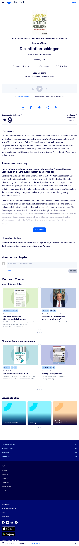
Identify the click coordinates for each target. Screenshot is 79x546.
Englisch (4, 466)
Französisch (6, 491)
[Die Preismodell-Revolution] (20, 355)
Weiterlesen (39, 229)
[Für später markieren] (31, 107)
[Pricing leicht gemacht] (58, 355)
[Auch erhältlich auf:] (56, 107)
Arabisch (4, 495)
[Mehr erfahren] (21, 114)
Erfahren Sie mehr (33, 543)
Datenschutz (6, 504)
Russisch (5, 478)
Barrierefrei (5, 516)
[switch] (39, 89)
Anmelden (10, 270)
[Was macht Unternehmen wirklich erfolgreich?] (58, 298)
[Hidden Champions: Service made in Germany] (20, 298)
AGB (3, 512)
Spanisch (5, 474)
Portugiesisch (6, 486)
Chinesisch (5, 482)
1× (16, 89)
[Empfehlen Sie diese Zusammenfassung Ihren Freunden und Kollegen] (48, 107)
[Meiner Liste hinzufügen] (39, 107)
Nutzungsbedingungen (9, 508)
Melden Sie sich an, (25, 96)
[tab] (37, 332)
